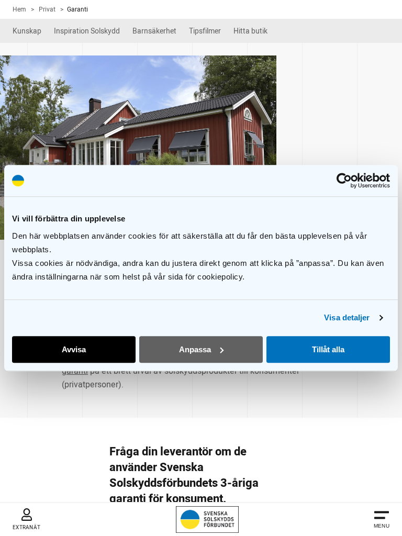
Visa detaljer (347, 317)
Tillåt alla (328, 349)
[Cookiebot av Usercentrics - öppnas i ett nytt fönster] (344, 180)
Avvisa (74, 349)
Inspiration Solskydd (87, 31)
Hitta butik (250, 31)
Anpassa (195, 349)
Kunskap (27, 31)
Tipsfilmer (205, 31)
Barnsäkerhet (154, 31)
